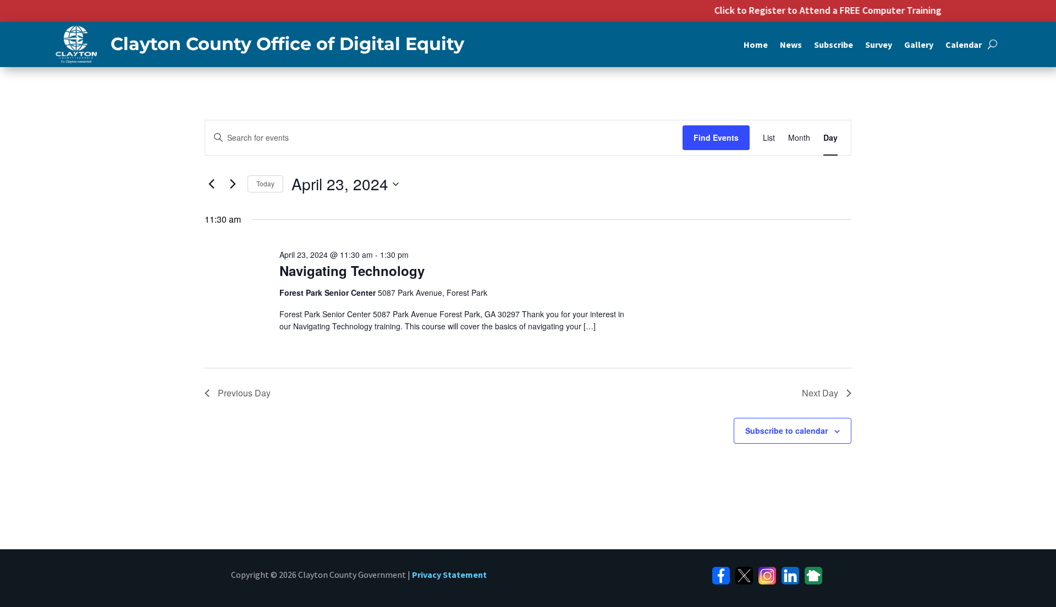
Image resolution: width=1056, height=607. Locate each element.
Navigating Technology (352, 270)
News (791, 45)
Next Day (820, 393)
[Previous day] (211, 184)
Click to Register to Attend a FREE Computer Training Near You (841, 10)
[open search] (992, 44)
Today (265, 183)
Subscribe (833, 45)
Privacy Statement (449, 574)
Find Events (716, 137)
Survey (878, 45)
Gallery (918, 45)
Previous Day (244, 393)
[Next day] (232, 184)
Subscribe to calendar (786, 430)
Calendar (963, 45)
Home (756, 45)
